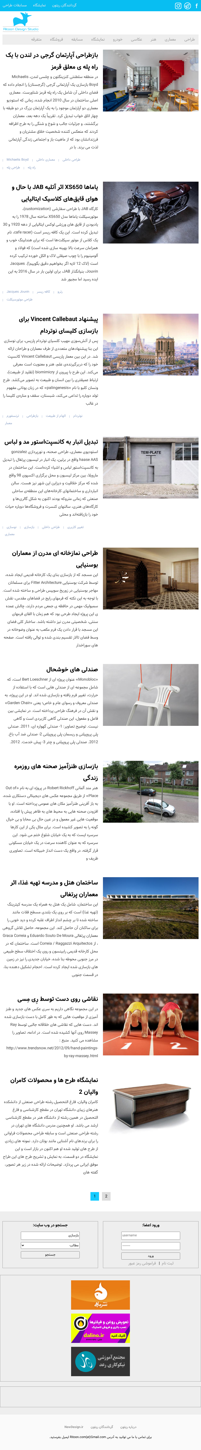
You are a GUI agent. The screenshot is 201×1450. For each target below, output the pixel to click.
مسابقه (77, 39)
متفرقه (36, 39)
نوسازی (11, 527)
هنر (153, 39)
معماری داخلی (45, 160)
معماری (170, 39)
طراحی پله (13, 167)
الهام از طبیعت (56, 416)
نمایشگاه (39, 5)
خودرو (118, 39)
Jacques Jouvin (18, 292)
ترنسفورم (13, 416)
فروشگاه (56, 39)
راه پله (32, 167)
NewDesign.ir (73, 1427)
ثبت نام (168, 1263)
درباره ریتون (128, 1427)
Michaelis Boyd (18, 160)
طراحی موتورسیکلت (20, 299)
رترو (60, 292)
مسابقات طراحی (15, 5)
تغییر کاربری (75, 527)
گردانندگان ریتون (64, 5)
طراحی (189, 39)
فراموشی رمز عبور (142, 1263)
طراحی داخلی (71, 160)
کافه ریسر (43, 292)
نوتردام (77, 416)
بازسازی (29, 527)
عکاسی (136, 39)
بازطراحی (32, 416)
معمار (8, 423)
